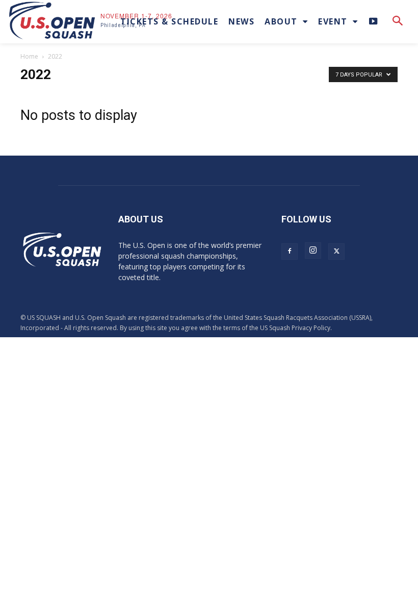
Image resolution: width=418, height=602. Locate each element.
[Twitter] (336, 251)
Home (29, 56)
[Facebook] (289, 251)
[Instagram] (313, 250)
